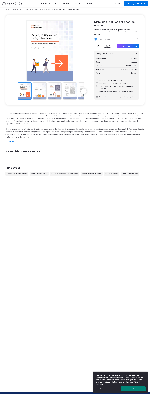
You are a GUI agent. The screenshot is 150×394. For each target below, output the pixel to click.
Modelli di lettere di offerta (91, 174)
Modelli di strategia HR (39, 174)
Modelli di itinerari (111, 174)
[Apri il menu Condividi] (136, 39)
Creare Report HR (17, 10)
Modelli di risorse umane (34, 10)
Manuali (48, 10)
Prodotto (45, 3)
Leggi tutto (10, 142)
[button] (105, 46)
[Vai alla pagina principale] (12, 3)
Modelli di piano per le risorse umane (64, 174)
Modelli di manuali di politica (17, 174)
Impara (78, 3)
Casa (7, 10)
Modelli (65, 3)
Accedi (117, 3)
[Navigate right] (84, 91)
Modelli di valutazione (130, 174)
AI (56, 3)
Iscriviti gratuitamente (136, 3)
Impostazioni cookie (108, 389)
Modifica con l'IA (130, 46)
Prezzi (89, 3)
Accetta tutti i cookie (133, 389)
